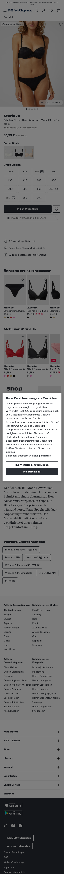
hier (30, 448)
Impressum (46, 456)
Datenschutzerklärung (29, 456)
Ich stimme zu (32, 471)
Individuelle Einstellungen (32, 465)
